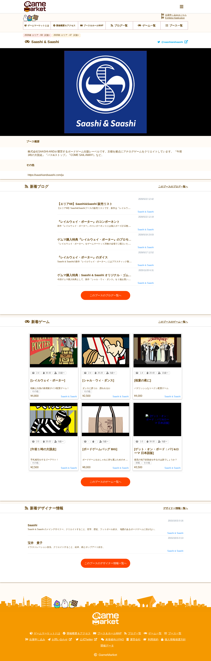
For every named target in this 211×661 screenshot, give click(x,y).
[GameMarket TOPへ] (105, 618)
